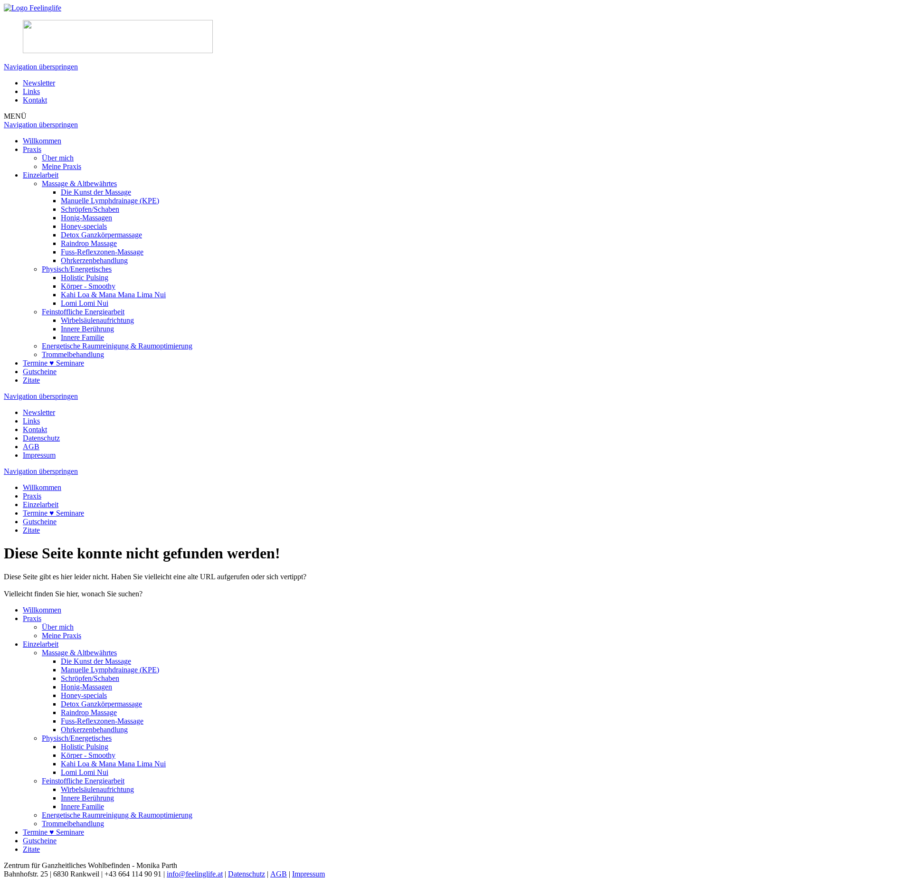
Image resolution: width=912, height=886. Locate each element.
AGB (31, 447)
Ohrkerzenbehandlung (94, 260)
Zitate (31, 380)
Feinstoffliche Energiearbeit (83, 312)
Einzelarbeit (40, 175)
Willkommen (42, 141)
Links (31, 91)
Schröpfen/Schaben (90, 209)
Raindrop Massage (89, 243)
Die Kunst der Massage (96, 192)
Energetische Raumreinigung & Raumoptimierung (117, 346)
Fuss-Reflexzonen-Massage (102, 252)
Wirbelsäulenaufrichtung (97, 320)
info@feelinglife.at (195, 874)
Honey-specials (84, 226)
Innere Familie (82, 337)
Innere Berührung (87, 329)
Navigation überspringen (41, 67)
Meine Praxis (61, 166)
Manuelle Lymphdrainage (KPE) (110, 201)
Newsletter (39, 83)
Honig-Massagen (86, 218)
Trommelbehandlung (73, 354)
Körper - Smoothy (88, 286)
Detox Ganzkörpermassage (101, 235)
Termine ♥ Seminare (53, 363)
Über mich (58, 158)
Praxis (32, 149)
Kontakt (35, 100)
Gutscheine (40, 372)
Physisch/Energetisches (77, 269)
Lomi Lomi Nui (84, 303)
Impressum (39, 455)
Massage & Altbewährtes (79, 183)
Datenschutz (41, 438)
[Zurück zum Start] (32, 8)
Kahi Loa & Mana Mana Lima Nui (113, 295)
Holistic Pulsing (84, 277)
